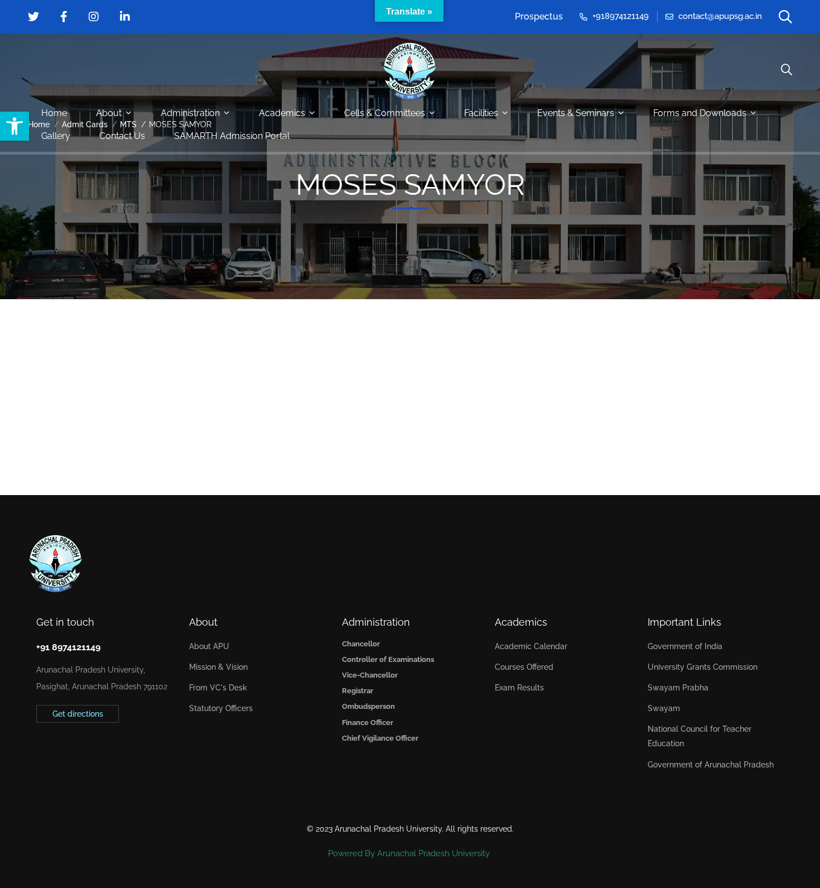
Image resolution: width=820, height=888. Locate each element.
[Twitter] (36, 750)
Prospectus (539, 16)
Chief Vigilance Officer (380, 738)
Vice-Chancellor (370, 675)
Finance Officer (367, 722)
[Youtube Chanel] (88, 750)
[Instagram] (71, 750)
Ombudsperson (368, 706)
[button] (14, 126)
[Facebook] (53, 750)
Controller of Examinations (388, 659)
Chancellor (361, 644)
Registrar (357, 691)
